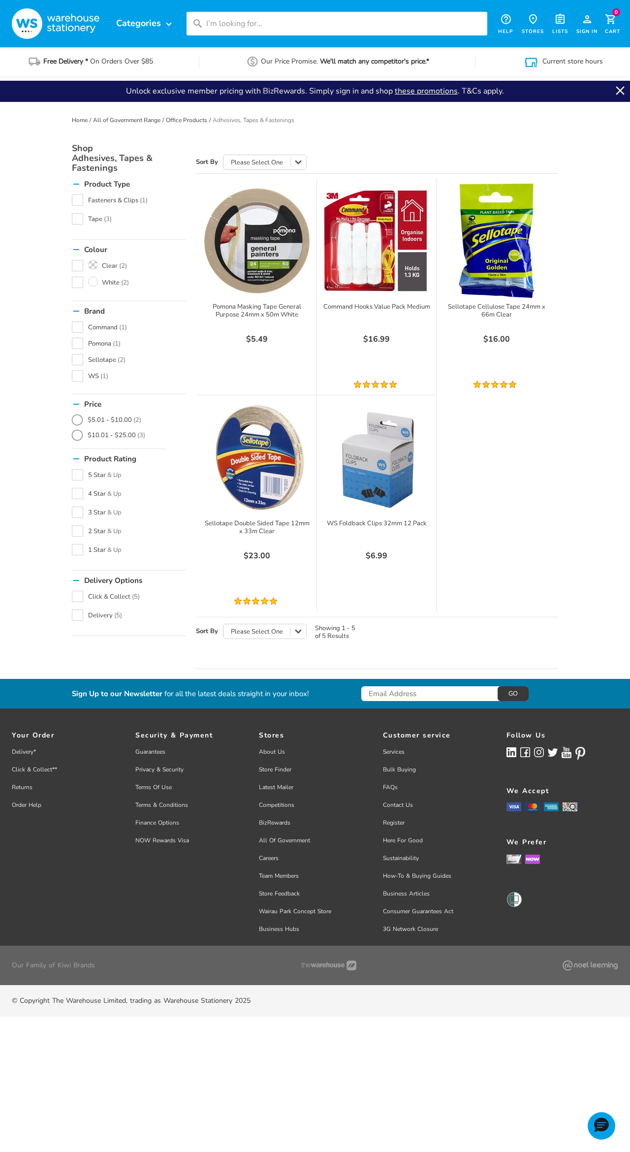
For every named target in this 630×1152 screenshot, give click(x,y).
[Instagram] (539, 752)
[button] (601, 1126)
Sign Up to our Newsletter (117, 694)
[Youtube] (566, 752)
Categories (145, 23)
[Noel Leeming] (590, 965)
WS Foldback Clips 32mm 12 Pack (377, 523)
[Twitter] (553, 752)
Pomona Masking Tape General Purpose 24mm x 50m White (257, 310)
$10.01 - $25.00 (116, 435)
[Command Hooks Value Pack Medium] (376, 241)
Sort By (207, 162)
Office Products (186, 120)
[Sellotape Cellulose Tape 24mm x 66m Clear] (497, 241)
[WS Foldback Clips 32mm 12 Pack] (376, 457)
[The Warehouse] (329, 965)
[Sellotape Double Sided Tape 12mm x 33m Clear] (257, 457)
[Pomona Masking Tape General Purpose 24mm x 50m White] (257, 241)
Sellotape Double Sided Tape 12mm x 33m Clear (257, 527)
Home (80, 120)
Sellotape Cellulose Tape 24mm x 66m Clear (496, 310)
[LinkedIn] (511, 752)
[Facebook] (525, 752)
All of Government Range (126, 120)
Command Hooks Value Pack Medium (376, 306)
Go (513, 693)
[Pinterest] (580, 753)
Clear (114, 265)
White (115, 282)
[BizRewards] (513, 859)
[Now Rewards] (532, 859)
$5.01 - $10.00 (114, 420)
